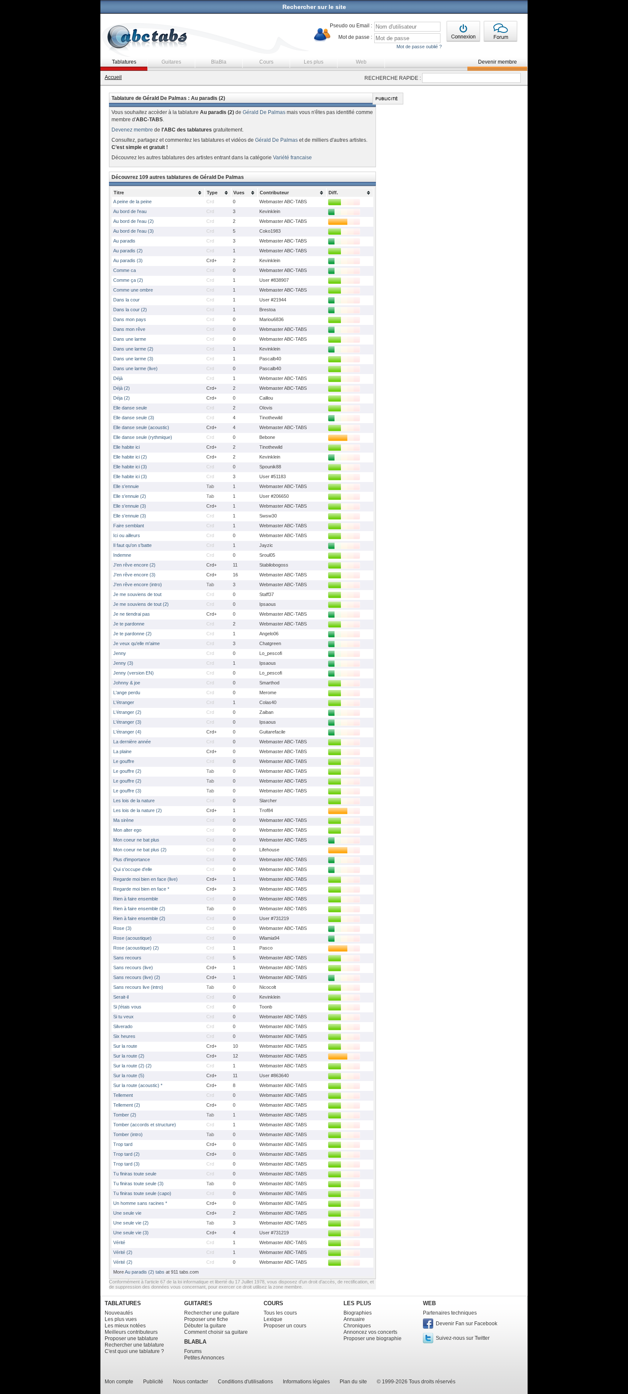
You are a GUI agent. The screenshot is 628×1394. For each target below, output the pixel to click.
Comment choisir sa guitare (216, 1332)
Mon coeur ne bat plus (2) (140, 849)
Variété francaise (292, 158)
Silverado (122, 1026)
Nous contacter (190, 1382)
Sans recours (127, 957)
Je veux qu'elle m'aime (136, 643)
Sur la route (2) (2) (132, 1065)
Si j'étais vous (127, 1006)
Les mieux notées (125, 1326)
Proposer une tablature (131, 1338)
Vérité (119, 1242)
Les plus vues (121, 1319)
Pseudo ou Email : (351, 26)
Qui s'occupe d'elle (132, 869)
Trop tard (122, 1144)
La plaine (122, 751)
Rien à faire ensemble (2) (139, 908)
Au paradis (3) (128, 260)
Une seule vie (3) (131, 1232)
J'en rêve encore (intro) (137, 584)
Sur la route (125, 1046)
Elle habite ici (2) (130, 456)
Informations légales (306, 1382)
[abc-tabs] (147, 37)
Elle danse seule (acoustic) (141, 427)
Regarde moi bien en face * (141, 888)
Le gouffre (123, 761)
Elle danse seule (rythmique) (142, 437)
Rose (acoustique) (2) (136, 947)
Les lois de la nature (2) (137, 810)
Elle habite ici (126, 447)
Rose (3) (122, 928)
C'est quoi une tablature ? (134, 1351)
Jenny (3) (123, 663)
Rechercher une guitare (211, 1313)
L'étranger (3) (127, 722)
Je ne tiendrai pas (131, 614)
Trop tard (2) (126, 1154)
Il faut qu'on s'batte (132, 545)
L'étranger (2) (127, 712)
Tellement (123, 1095)
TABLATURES (123, 1303)
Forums (193, 1351)
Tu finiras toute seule (134, 1173)
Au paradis (124, 240)
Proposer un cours (285, 1326)
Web (361, 62)
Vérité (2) (122, 1252)
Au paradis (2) (128, 250)
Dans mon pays (129, 319)
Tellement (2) (126, 1105)
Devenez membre (132, 130)
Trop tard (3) (126, 1163)
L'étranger (123, 702)
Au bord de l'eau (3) (133, 231)
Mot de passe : (355, 37)
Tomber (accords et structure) (144, 1124)
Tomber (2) (124, 1114)
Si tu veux (123, 1016)
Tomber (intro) (128, 1134)
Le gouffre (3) (127, 790)
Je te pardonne (128, 623)
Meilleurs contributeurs (131, 1332)
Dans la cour (126, 299)
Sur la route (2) (128, 1055)
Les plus (313, 62)
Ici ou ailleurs (126, 535)
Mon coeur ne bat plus (136, 839)
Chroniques (357, 1326)
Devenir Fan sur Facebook (466, 1324)
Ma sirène (123, 820)
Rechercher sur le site (314, 6)
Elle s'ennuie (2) (129, 496)
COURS (273, 1303)
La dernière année (132, 741)
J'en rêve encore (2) (134, 564)
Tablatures (124, 62)
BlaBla (218, 62)
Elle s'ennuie (126, 486)
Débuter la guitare (205, 1326)
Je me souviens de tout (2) (141, 604)
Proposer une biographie (372, 1338)
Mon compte (119, 1382)
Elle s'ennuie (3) (129, 506)
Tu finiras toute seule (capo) (142, 1193)
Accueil (113, 77)
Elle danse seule (130, 407)
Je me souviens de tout (137, 594)
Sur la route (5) (128, 1075)
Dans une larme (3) (133, 358)
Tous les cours (280, 1313)
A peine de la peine (132, 201)
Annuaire (354, 1319)
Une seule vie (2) (131, 1222)
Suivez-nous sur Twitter (463, 1338)
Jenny (119, 653)
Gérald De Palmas (264, 112)
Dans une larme (129, 339)
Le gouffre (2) (127, 771)
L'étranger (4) (127, 731)
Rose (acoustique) (132, 938)
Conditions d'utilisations (245, 1382)
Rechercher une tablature (134, 1345)
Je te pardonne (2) (132, 633)
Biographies (357, 1313)
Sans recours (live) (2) (136, 977)
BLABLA (195, 1341)
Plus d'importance (131, 859)
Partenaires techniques (450, 1313)
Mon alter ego (127, 830)
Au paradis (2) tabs (144, 1271)
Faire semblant (128, 525)
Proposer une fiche (206, 1319)
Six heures (124, 1036)
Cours (266, 62)
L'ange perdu (126, 692)
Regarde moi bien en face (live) (145, 879)
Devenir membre (497, 62)
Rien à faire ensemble (135, 898)
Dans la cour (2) (130, 309)
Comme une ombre (133, 289)
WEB (429, 1303)
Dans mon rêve (129, 329)
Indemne (122, 555)
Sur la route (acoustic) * (137, 1085)
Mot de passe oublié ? (419, 46)
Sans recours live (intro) (138, 987)
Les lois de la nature (134, 800)
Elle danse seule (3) (133, 417)
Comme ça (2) (128, 280)
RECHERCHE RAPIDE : (392, 78)
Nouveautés (119, 1313)
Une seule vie (127, 1213)
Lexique (273, 1319)
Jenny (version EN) (133, 672)
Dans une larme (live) (135, 368)
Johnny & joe (126, 682)
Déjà (118, 378)
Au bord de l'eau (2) (133, 221)
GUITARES (198, 1303)
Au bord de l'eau (130, 211)
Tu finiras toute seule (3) (138, 1183)
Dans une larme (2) (133, 348)
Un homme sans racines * (140, 1203)
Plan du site (353, 1382)
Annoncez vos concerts (370, 1332)
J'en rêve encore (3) (134, 574)
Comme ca (124, 270)
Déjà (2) (121, 388)
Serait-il (121, 996)
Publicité (153, 1382)
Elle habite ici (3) (130, 466)
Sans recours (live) (133, 967)
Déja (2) (121, 397)
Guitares (171, 62)
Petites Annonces (204, 1358)
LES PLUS (357, 1303)
